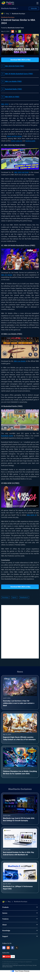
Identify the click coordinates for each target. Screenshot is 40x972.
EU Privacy (29, 965)
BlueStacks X (24, 597)
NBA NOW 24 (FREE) (12, 97)
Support (5, 936)
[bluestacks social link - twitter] (16, 947)
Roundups (5, 597)
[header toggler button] (37, 3)
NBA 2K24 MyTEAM (21, 172)
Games (4, 913)
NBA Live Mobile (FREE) (13, 81)
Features (5, 919)
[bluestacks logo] (8, 3)
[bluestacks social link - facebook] (12, 947)
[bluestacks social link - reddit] (8, 947)
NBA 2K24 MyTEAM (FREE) (14, 66)
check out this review (14, 136)
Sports (14, 597)
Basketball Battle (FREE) (13, 89)
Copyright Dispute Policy (19, 965)
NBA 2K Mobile (6, 275)
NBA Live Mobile (20, 361)
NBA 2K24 (4, 104)
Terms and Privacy (7, 965)
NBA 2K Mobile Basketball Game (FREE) (19, 74)
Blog (7, 13)
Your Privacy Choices (22, 971)
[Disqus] (20, 631)
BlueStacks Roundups (18, 13)
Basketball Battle (7, 436)
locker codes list (16, 141)
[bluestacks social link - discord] (3, 947)
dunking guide (30, 141)
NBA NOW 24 (32, 515)
